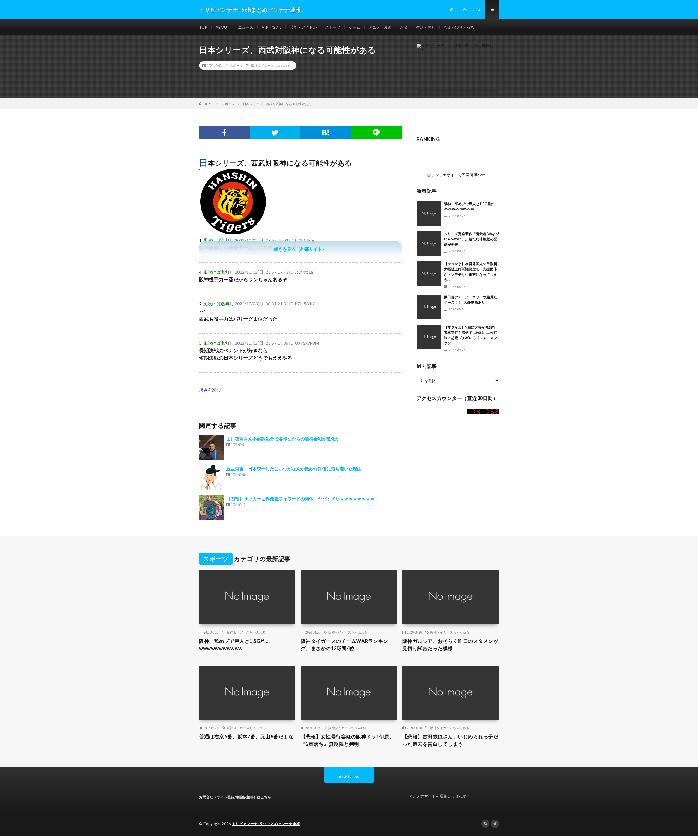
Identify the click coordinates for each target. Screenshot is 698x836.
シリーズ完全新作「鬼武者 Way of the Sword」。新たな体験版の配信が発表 (471, 239)
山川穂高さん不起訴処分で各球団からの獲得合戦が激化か (283, 438)
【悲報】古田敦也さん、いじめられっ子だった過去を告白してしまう (450, 740)
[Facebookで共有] (224, 132)
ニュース (245, 27)
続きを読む (210, 389)
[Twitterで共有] (275, 132)
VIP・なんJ (271, 27)
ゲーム (354, 27)
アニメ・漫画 (380, 27)
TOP (203, 27)
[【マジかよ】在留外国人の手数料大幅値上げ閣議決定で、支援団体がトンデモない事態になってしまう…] (429, 273)
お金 (404, 27)
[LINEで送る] (376, 132)
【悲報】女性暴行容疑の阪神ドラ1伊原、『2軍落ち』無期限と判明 (348, 740)
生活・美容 (425, 27)
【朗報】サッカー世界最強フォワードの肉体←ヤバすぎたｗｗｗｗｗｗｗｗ (300, 498)
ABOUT (223, 27)
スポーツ (332, 27)
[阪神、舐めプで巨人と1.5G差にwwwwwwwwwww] (429, 213)
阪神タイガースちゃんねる (270, 65)
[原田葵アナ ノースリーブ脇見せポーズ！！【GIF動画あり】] (429, 307)
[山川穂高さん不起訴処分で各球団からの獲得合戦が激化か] (211, 447)
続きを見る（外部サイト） (300, 249)
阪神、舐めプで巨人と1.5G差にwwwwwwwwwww (234, 644)
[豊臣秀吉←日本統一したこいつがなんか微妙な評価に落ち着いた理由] (211, 477)
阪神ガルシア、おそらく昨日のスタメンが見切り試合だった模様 (450, 644)
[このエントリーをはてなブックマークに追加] (325, 132)
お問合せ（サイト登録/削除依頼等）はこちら (235, 797)
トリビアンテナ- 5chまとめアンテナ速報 (266, 824)
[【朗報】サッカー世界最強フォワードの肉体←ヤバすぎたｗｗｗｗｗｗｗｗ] (211, 507)
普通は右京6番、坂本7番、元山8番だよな (246, 736)
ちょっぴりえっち (459, 27)
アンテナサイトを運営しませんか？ (439, 795)
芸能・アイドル (303, 27)
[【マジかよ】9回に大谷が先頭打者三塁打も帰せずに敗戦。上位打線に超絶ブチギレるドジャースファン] (429, 337)
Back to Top (349, 776)
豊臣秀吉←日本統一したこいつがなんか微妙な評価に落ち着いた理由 (294, 468)
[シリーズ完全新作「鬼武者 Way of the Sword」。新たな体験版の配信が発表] (429, 243)
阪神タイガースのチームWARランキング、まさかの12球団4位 (344, 644)
